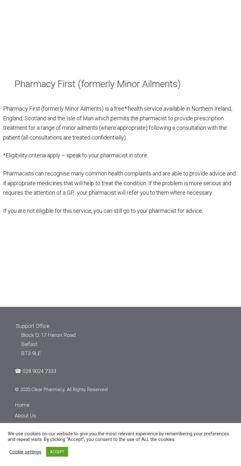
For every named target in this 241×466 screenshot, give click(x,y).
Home (22, 405)
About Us (25, 415)
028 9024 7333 (39, 371)
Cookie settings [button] (25, 452)
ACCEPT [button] (57, 451)
